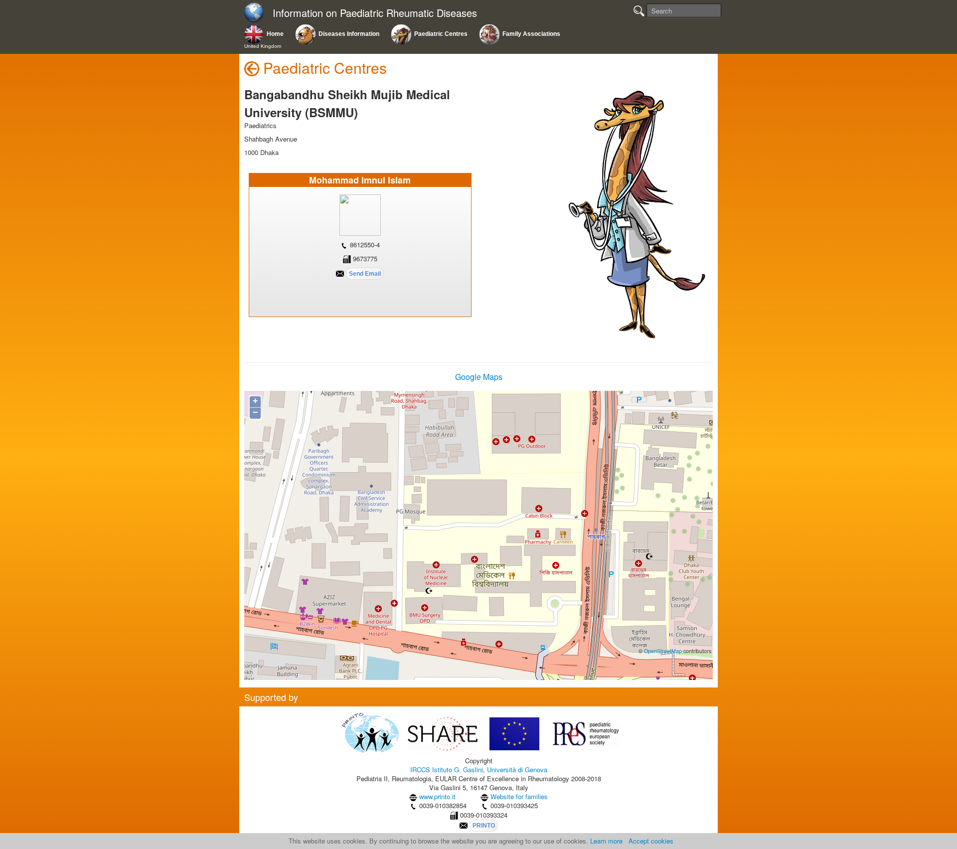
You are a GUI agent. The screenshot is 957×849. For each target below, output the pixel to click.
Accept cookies (651, 841)
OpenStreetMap (663, 651)
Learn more (606, 841)
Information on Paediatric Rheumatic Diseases (375, 13)
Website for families (519, 796)
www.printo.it (437, 796)
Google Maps (478, 376)
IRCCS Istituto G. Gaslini (446, 769)
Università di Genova (517, 769)
